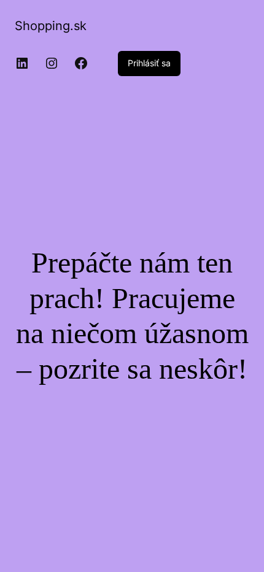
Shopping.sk (51, 25)
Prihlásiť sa (149, 63)
